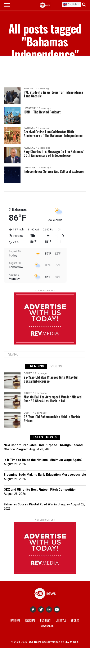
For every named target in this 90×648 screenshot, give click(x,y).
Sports (75, 620)
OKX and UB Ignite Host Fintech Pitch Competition (40, 489)
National (15, 620)
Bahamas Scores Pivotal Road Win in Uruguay (37, 504)
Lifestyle (61, 620)
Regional (30, 620)
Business (45, 620)
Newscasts (47, 626)
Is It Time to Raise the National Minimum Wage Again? (43, 460)
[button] (15, 236)
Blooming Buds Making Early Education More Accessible (45, 474)
